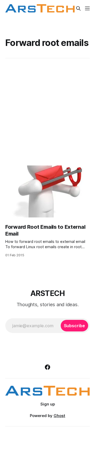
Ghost (59, 415)
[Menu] (87, 8)
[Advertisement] (47, 112)
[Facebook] (47, 367)
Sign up (47, 404)
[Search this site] (78, 8)
